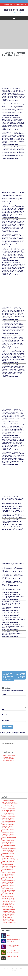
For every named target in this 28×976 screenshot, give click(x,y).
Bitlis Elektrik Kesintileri (7, 826)
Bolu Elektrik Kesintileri (7, 827)
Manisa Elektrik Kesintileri (8, 882)
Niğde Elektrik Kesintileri (8, 892)
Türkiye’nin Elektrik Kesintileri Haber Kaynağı (15, 4)
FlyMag (21, 968)
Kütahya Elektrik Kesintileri (8, 879)
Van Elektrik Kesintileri (7, 917)
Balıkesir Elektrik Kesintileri (8, 816)
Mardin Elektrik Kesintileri (8, 884)
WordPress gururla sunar (10, 968)
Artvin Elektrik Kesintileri (8, 813)
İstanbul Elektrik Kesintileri (9, 755)
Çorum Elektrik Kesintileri (8, 834)
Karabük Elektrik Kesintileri (8, 861)
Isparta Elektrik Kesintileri (8, 858)
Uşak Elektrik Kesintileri (7, 916)
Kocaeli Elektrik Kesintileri (8, 875)
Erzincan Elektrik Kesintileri (8, 843)
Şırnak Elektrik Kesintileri (8, 908)
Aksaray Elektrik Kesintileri (8, 807)
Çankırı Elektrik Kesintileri (8, 832)
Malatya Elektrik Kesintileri (8, 880)
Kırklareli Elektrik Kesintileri (8, 872)
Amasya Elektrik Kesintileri (8, 808)
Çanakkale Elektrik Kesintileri (9, 831)
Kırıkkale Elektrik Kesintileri (8, 871)
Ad (3, 709)
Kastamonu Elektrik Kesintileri (9, 866)
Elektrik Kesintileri (14, 9)
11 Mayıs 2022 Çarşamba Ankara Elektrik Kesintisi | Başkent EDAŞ (8, 676)
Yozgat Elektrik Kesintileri (8, 920)
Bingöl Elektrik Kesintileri (8, 824)
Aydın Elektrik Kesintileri (8, 815)
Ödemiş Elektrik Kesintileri (13, 956)
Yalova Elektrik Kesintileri (8, 919)
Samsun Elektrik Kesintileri (8, 900)
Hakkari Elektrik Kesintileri (8, 853)
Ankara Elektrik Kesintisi (8, 760)
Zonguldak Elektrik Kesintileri (9, 922)
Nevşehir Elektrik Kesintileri (8, 890)
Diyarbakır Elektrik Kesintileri (9, 837)
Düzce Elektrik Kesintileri (8, 839)
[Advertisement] (14, 34)
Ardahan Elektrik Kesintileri (8, 811)
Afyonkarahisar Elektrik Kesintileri (10, 803)
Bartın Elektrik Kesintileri (8, 818)
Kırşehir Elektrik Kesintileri (8, 874)
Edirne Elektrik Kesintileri (8, 840)
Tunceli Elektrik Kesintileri (8, 914)
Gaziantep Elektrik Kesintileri (9, 848)
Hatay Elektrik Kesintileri (8, 855)
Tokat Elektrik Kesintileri (8, 911)
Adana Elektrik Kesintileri (8, 800)
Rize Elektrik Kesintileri (7, 896)
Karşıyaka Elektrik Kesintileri (13, 939)
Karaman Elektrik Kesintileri (8, 863)
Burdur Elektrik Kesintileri (8, 829)
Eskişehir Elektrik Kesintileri (8, 847)
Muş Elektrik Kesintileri (7, 888)
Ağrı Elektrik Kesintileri (7, 805)
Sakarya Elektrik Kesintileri (8, 898)
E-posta (4, 714)
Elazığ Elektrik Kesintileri (8, 842)
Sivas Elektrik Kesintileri (7, 906)
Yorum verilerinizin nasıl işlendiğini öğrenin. (10, 734)
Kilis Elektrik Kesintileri (7, 869)
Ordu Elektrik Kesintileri (7, 893)
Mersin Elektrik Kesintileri (8, 885)
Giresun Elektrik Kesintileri (8, 850)
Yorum (4, 694)
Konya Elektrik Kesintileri (8, 877)
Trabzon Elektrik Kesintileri (8, 912)
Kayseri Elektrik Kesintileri (8, 867)
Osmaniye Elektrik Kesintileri (9, 895)
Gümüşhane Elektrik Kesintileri (9, 851)
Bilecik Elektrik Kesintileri (8, 823)
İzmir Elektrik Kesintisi (8, 757)
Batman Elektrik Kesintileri (8, 819)
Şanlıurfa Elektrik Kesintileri (8, 901)
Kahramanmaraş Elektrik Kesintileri (10, 859)
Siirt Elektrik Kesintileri (7, 903)
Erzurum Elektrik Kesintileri (8, 845)
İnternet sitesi (5, 720)
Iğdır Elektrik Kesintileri (7, 856)
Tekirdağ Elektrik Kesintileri (8, 909)
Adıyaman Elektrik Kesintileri (9, 802)
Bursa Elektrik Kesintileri (8, 758)
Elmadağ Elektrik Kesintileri (13, 945)
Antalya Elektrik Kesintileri (8, 810)
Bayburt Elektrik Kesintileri (8, 821)
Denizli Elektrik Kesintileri (8, 835)
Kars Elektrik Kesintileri (7, 864)
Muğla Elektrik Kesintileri (8, 887)
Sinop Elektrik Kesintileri (8, 904)
